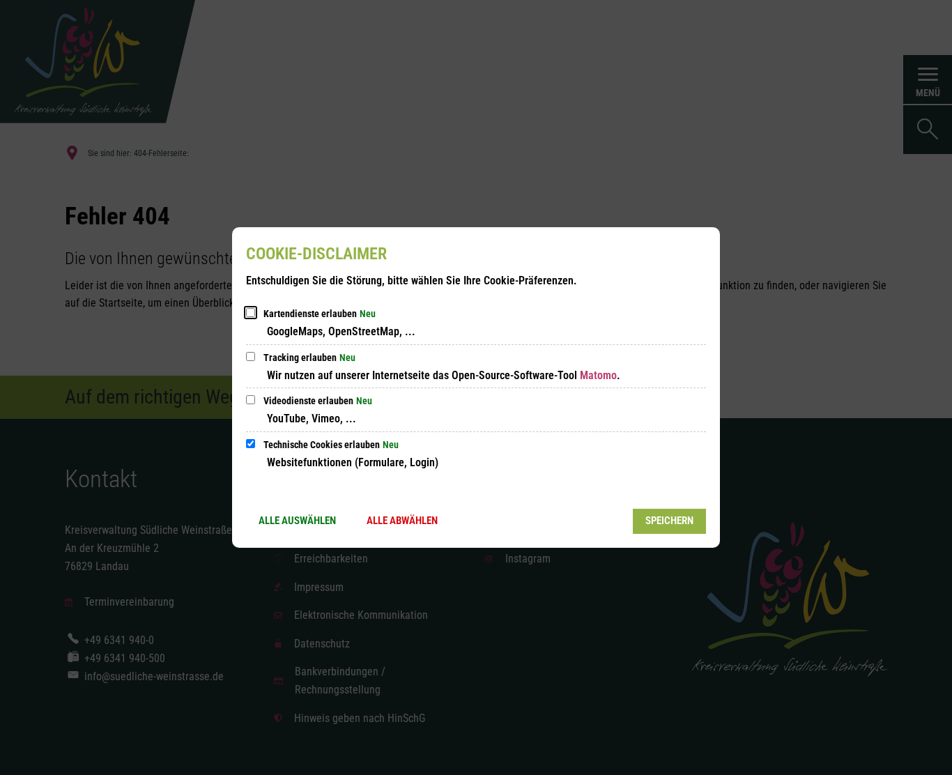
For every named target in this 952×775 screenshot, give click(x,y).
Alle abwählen (402, 520)
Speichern (669, 520)
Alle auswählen (297, 520)
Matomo (598, 375)
